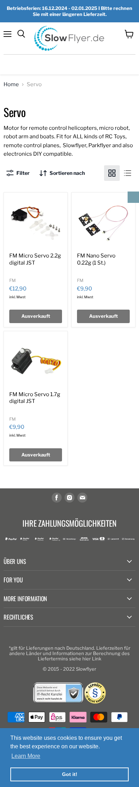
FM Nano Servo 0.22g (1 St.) (96, 259)
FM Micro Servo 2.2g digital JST (35, 259)
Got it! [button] (69, 774)
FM (12, 280)
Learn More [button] (25, 756)
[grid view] (112, 173)
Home (11, 85)
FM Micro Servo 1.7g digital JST (34, 398)
